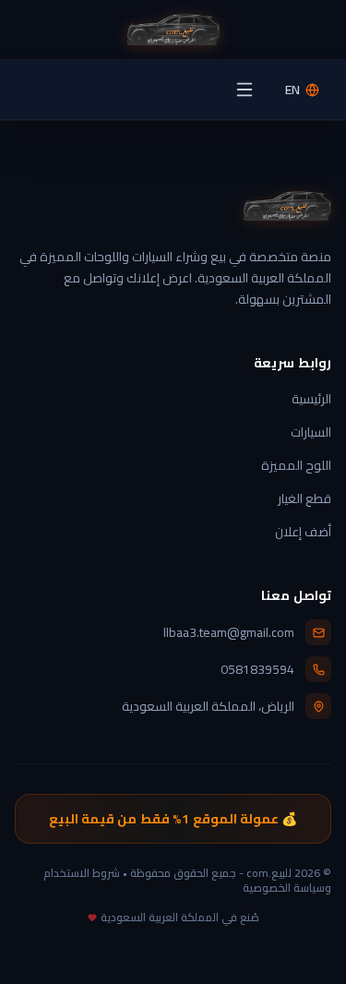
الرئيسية (311, 399)
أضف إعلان (303, 532)
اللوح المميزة (296, 465)
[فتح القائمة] (244, 89)
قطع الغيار (304, 498)
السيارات (311, 432)
